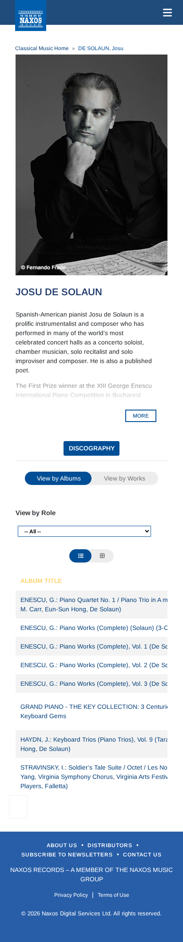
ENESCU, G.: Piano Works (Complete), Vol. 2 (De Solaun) (101, 664)
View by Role (36, 512)
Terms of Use (113, 895)
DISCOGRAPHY (92, 448)
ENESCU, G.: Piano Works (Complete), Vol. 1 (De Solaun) (101, 646)
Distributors (111, 845)
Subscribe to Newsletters (68, 855)
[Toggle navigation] (166, 12)
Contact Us (142, 855)
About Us (63, 845)
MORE (141, 416)
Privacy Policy (71, 895)
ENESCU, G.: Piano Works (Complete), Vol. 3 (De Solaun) (101, 683)
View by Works (124, 478)
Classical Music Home (42, 48)
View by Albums (59, 478)
